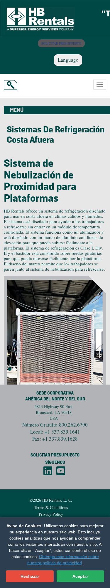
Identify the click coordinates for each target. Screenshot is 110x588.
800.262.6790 (73, 424)
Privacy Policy (51, 514)
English (68, 69)
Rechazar (30, 576)
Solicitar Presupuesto (55, 455)
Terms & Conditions (51, 507)
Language (68, 59)
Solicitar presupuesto (61, 43)
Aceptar (80, 576)
